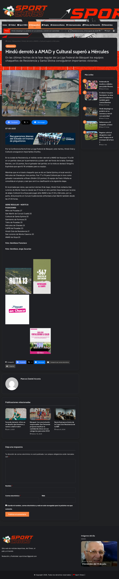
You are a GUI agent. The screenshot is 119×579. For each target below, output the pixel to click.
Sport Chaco (79, 575)
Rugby (46, 25)
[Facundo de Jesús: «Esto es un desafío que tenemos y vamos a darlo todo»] (15, 414)
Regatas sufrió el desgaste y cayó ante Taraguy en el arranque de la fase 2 (106, 137)
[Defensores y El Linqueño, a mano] (91, 125)
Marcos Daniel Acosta (31, 379)
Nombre (8, 486)
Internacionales (74, 25)
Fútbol (13, 25)
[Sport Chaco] (25, 11)
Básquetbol (35, 25)
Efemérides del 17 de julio (94, 564)
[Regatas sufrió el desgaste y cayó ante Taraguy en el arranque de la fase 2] (91, 135)
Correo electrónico (13, 496)
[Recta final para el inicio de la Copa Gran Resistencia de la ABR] (64, 414)
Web (43, 496)
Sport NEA (23, 25)
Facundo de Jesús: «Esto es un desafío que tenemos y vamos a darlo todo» (15, 424)
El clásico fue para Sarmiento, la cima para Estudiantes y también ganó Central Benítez (106, 97)
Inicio (5, 25)
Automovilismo (58, 25)
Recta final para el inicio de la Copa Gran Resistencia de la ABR (64, 424)
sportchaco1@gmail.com (28, 556)
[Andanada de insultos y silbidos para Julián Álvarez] (91, 84)
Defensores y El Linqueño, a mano (23, 31)
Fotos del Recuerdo (92, 25)
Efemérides (108, 25)
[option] (99, 554)
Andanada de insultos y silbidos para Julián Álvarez (106, 84)
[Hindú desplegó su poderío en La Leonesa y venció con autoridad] (91, 112)
